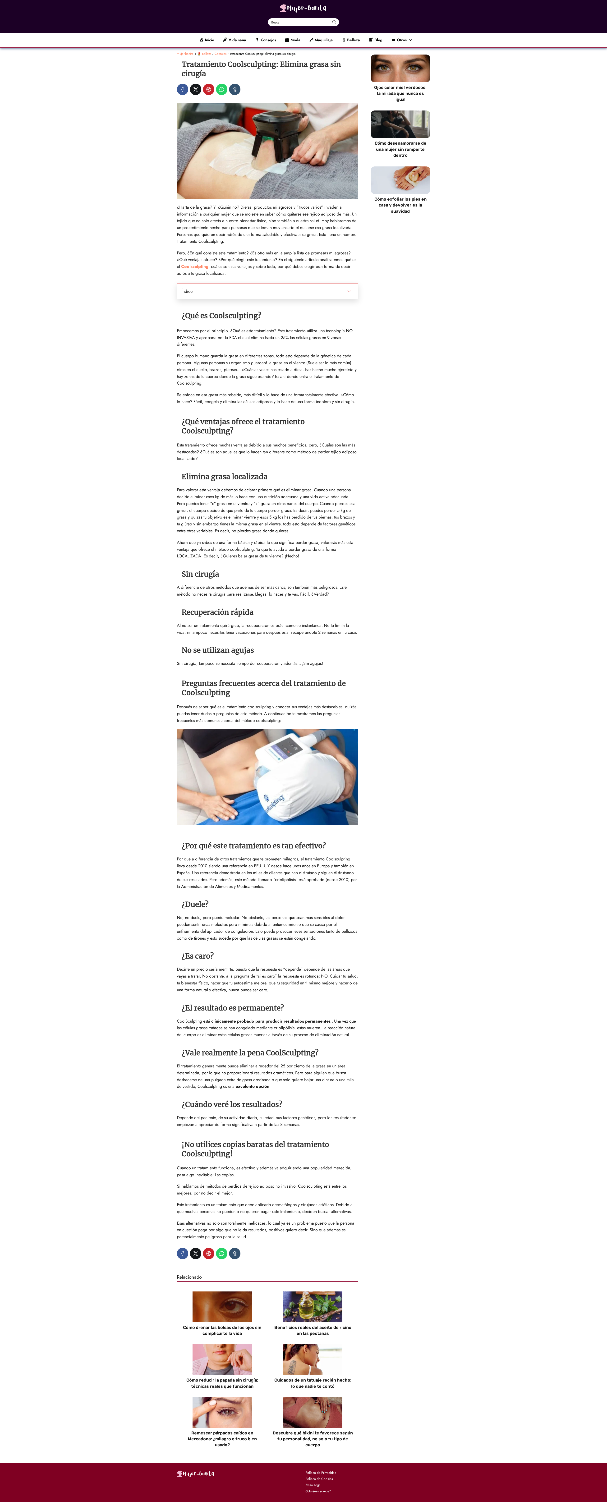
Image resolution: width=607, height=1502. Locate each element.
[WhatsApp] (221, 89)
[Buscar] (334, 22)
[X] (195, 89)
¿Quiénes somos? (318, 1491)
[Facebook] (182, 89)
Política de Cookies (319, 1478)
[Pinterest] (208, 89)
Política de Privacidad (320, 1472)
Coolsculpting (194, 266)
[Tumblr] (234, 89)
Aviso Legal (313, 1485)
